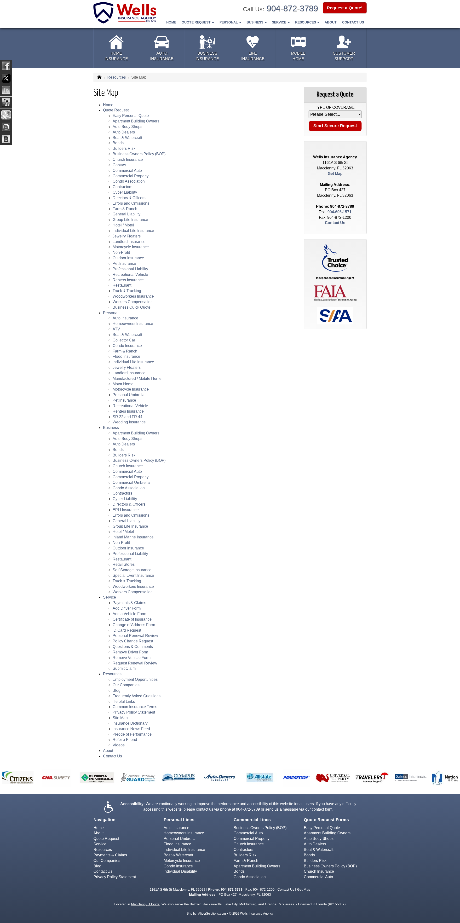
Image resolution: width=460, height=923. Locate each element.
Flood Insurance (126, 356)
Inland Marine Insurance (133, 537)
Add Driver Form (127, 608)
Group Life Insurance (130, 220)
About (331, 22)
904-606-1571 (339, 212)
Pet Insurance (124, 263)
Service (99, 844)
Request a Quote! (344, 8)
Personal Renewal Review (135, 636)
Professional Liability (130, 269)
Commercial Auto (127, 170)
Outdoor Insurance (128, 258)
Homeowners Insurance (133, 324)
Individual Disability (180, 871)
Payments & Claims (129, 603)
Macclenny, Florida (145, 904)
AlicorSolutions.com (212, 913)
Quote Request (106, 838)
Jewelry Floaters (127, 236)
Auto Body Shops (127, 127)
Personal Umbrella (128, 395)
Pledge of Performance (132, 734)
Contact (119, 165)
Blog (117, 690)
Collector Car (124, 340)
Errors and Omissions (131, 203)
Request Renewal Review (135, 663)
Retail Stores (124, 564)
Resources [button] (306, 22)
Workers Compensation (133, 302)
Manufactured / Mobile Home (137, 378)
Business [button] (255, 22)
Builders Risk (124, 148)
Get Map (335, 174)
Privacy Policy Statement (134, 712)
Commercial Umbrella (131, 482)
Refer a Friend (125, 740)
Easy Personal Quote (131, 116)
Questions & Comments (133, 647)
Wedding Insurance (129, 422)
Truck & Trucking (127, 291)
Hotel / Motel (123, 225)
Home (171, 22)
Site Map (120, 718)
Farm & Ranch (125, 209)
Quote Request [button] (197, 22)
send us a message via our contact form (298, 809)
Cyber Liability (125, 192)
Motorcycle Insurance (131, 247)
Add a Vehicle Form (129, 614)
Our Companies (126, 685)
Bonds (118, 143)
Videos (119, 745)
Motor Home (123, 384)
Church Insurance (128, 159)
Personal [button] (229, 22)
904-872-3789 (292, 8)
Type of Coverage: (335, 107)
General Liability (126, 214)
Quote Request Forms (326, 819)
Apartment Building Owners (136, 121)
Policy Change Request (133, 641)
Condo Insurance (127, 346)
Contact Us (353, 22)
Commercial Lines (252, 819)
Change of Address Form (134, 625)
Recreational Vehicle (130, 274)
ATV (116, 329)
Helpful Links (124, 701)
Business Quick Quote (131, 307)
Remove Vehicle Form (131, 658)
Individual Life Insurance (133, 231)
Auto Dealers (124, 132)
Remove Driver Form (130, 652)
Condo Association (129, 181)
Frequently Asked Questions (137, 696)
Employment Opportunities (135, 679)
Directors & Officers (129, 198)
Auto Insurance (125, 318)
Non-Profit (121, 252)
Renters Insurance (128, 280)
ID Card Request (127, 630)
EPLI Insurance (126, 510)
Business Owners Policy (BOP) (139, 154)
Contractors (122, 187)
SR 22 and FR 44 (127, 417)
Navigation (104, 819)
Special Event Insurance (133, 575)
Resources (116, 77)
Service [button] (279, 22)
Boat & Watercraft (127, 138)
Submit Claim (124, 668)
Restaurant (122, 285)
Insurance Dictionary (130, 723)
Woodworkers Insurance (133, 296)
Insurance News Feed (131, 729)
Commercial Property (131, 176)
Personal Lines (179, 819)
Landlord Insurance (129, 242)
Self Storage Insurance (132, 570)
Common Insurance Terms (135, 707)
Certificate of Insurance (132, 619)
